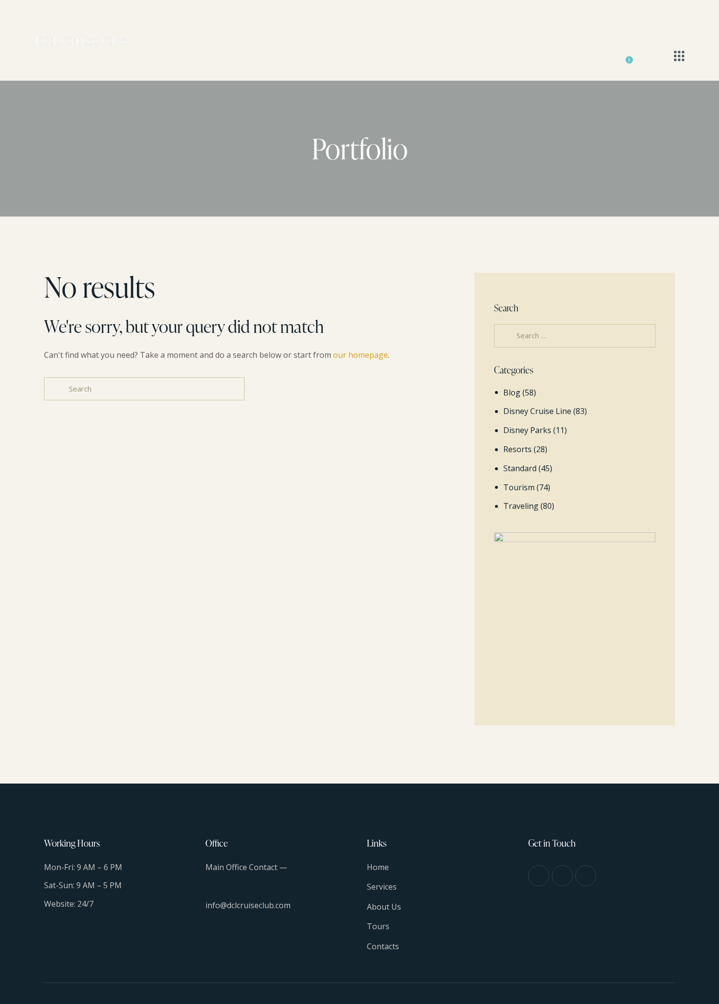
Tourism (519, 487)
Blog (511, 392)
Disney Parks (527, 430)
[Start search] (55, 389)
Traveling (521, 506)
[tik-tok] (585, 875)
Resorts (517, 449)
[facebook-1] (538, 875)
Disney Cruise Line (537, 411)
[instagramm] (562, 875)
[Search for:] (574, 335)
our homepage (360, 354)
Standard (520, 468)
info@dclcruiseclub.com (248, 905)
